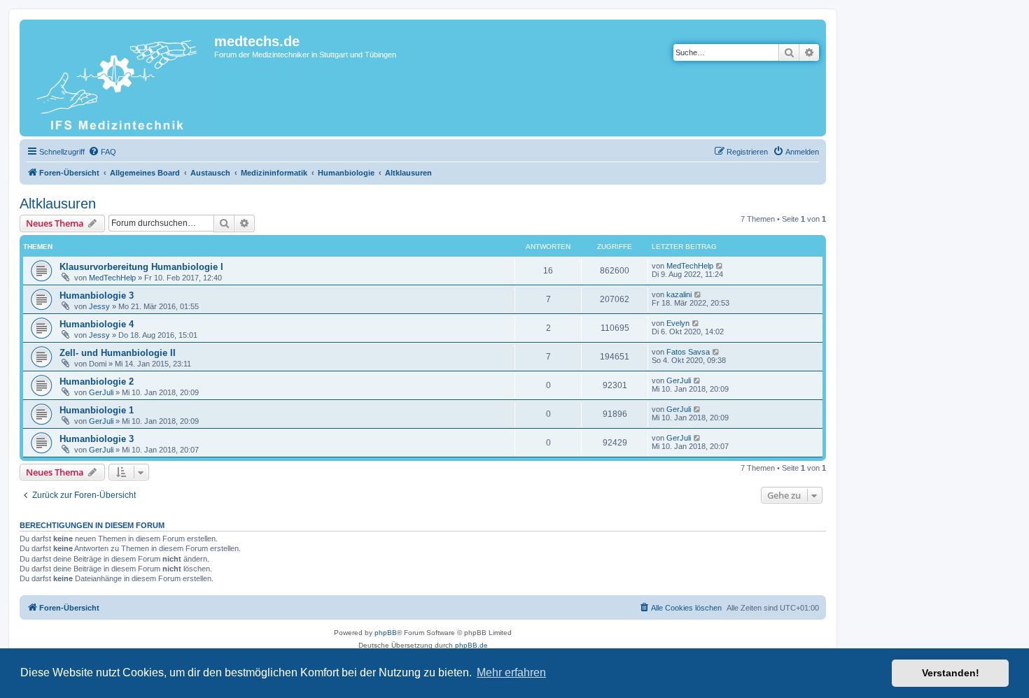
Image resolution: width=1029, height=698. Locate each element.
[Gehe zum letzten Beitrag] (719, 266)
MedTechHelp (112, 277)
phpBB (385, 632)
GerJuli (101, 392)
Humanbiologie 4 (96, 324)
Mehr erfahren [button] (511, 672)
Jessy (99, 306)
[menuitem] (102, 151)
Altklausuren (58, 203)
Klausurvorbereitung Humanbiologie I (141, 267)
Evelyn (678, 323)
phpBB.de (471, 645)
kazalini (679, 294)
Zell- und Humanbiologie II (117, 353)
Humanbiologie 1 (96, 410)
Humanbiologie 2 (96, 381)
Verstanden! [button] (950, 672)
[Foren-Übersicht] (118, 78)
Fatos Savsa (688, 352)
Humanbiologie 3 (96, 295)
